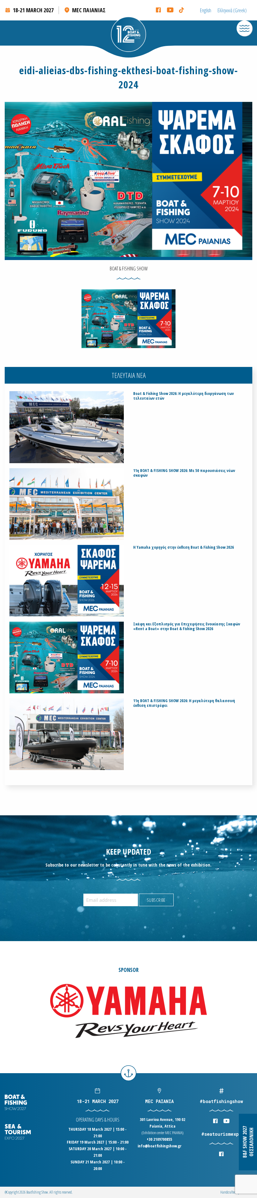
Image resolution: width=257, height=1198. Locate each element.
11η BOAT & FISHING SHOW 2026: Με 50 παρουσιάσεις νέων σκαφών (184, 473)
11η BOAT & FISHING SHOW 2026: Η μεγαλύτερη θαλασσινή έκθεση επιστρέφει (184, 703)
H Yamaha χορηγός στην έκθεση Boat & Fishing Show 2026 (183, 547)
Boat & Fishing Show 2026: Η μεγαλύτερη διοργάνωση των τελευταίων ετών (183, 396)
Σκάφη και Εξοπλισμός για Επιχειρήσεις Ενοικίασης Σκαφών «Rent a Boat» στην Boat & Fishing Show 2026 (186, 626)
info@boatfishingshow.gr (159, 1146)
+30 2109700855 (159, 1139)
